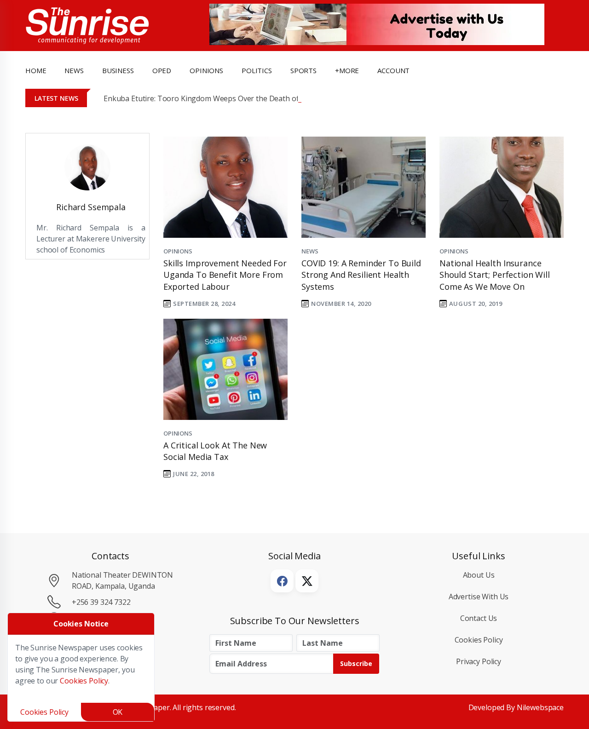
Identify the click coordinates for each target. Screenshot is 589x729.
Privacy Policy (478, 661)
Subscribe (356, 663)
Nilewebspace (540, 707)
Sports (303, 70)
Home (35, 70)
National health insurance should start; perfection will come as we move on (494, 275)
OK (118, 712)
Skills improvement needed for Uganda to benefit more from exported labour (225, 275)
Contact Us (478, 618)
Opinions (177, 251)
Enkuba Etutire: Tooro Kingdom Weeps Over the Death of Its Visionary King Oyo (239, 98)
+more (347, 70)
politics (257, 70)
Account (393, 70)
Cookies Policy (479, 640)
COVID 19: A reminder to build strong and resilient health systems (361, 275)
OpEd (161, 70)
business (118, 70)
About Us (479, 575)
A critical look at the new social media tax (215, 451)
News (309, 251)
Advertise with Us (479, 596)
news (73, 70)
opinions (206, 70)
